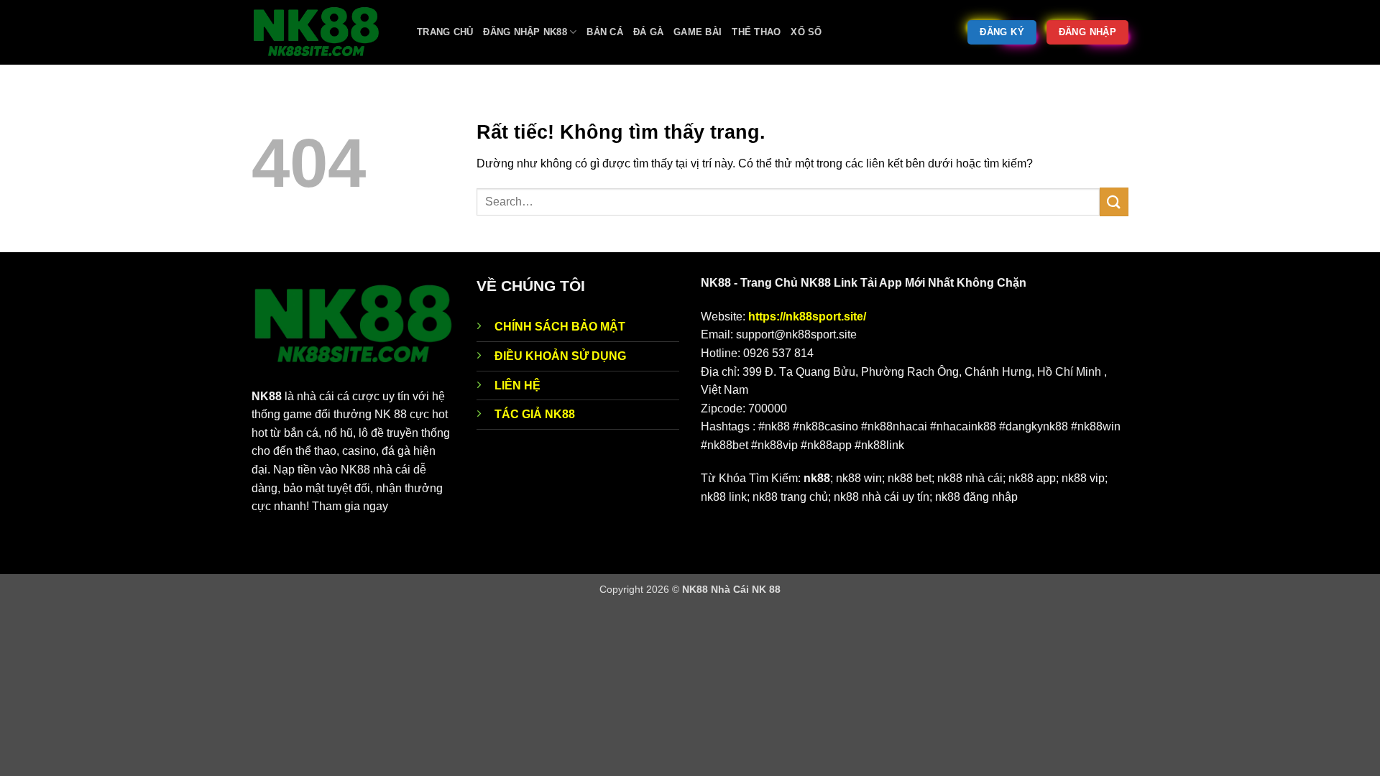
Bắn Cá (604, 32)
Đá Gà (648, 32)
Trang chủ (445, 32)
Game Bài (697, 32)
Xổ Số (806, 32)
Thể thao (756, 32)
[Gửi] (1114, 202)
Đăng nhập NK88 (525, 32)
